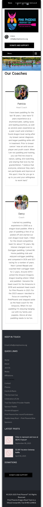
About (7, 364)
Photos (7, 387)
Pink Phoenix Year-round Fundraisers (19, 414)
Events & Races (10, 391)
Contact (8, 383)
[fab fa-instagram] (22, 4)
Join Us (7, 368)
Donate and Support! (19, 45)
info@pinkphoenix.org (19, 39)
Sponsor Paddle (11, 406)
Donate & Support (11, 410)
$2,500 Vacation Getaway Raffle (25, 451)
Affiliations (9, 375)
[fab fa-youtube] (27, 4)
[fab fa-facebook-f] (17, 4)
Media (7, 371)
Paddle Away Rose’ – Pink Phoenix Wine (20, 418)
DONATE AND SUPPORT (18, 475)
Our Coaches (9, 379)
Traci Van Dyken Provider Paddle (17, 403)
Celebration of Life (12, 399)
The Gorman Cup (11, 395)
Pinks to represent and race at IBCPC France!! (26, 438)
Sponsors (8, 422)
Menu (9, 53)
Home (7, 360)
